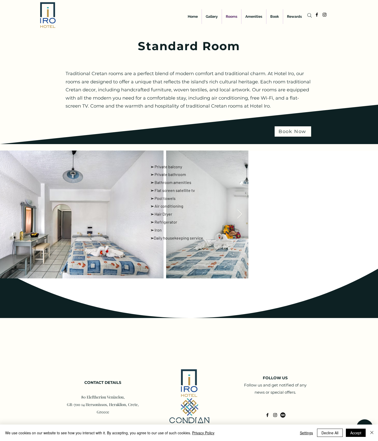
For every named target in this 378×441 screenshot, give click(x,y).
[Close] (372, 433)
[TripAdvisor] (282, 415)
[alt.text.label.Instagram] (324, 14)
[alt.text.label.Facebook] (316, 14)
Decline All (329, 432)
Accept (355, 432)
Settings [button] (306, 432)
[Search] (309, 15)
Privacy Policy (203, 432)
